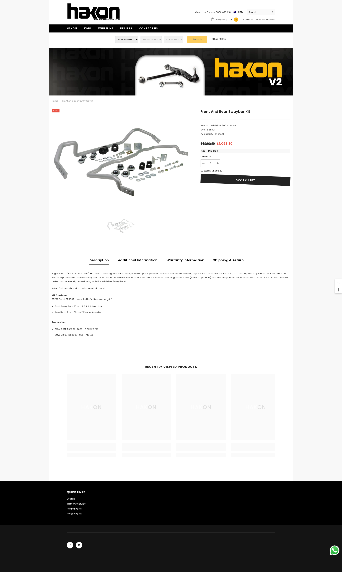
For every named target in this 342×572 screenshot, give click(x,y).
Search (197, 39)
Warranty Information (185, 260)
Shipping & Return (228, 260)
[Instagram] (79, 545)
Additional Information (138, 260)
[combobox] (258, 12)
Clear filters (219, 39)
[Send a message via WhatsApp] (334, 550)
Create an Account (264, 19)
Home (55, 100)
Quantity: (206, 156)
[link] (171, 71)
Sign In (247, 19)
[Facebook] (70, 545)
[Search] (261, 12)
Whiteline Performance (223, 125)
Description (99, 260)
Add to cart (245, 180)
